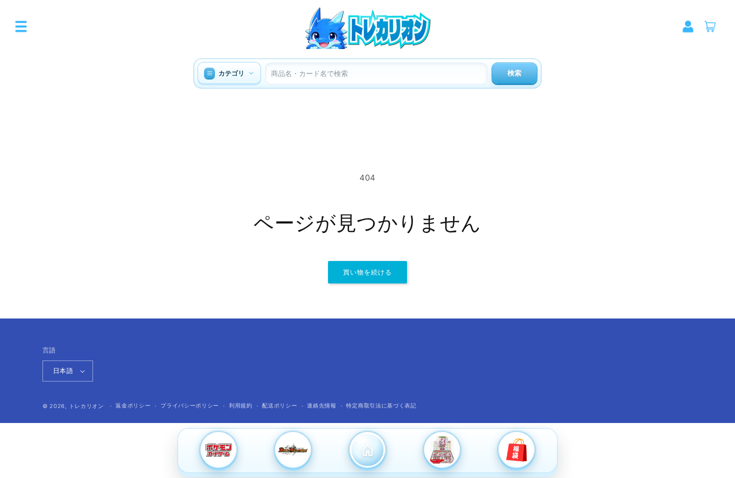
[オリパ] (517, 451)
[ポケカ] (218, 451)
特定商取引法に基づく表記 (381, 405)
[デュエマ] (293, 451)
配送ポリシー (279, 405)
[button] (21, 27)
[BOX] (442, 451)
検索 (515, 73)
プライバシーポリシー (189, 405)
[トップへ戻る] (367, 451)
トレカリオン (86, 406)
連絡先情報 (321, 405)
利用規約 (240, 405)
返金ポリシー (133, 405)
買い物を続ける (367, 272)
